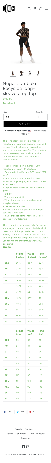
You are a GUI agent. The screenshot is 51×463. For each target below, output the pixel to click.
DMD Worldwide (19, 454)
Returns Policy (37, 433)
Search (18, 429)
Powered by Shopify (37, 454)
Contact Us (30, 429)
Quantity (39, 112)
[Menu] (46, 8)
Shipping (25, 438)
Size (5, 112)
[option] (13, 73)
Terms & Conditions (16, 433)
